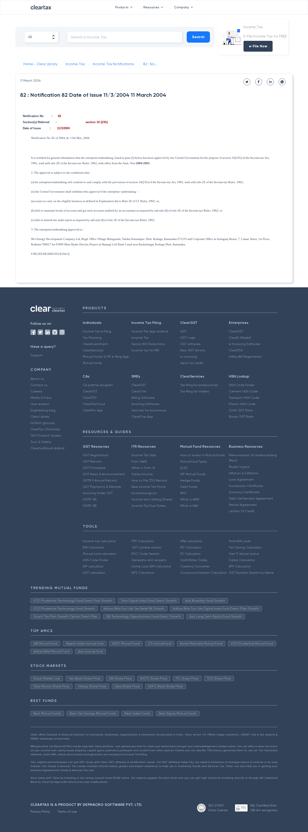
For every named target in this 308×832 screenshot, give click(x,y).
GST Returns (92, 461)
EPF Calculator (240, 566)
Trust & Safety (40, 442)
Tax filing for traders (194, 391)
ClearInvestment (95, 344)
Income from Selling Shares (151, 499)
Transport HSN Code (244, 397)
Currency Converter (194, 566)
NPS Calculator (142, 572)
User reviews (39, 404)
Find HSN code (240, 541)
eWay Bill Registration (245, 356)
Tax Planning (92, 337)
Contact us (39, 385)
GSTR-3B (90, 505)
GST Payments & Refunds (102, 487)
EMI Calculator (93, 547)
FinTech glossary (42, 423)
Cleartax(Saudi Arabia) (47, 448)
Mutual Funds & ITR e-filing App (106, 356)
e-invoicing (188, 356)
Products (122, 7)
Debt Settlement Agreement (251, 498)
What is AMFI (189, 499)
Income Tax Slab (143, 455)
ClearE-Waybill (240, 337)
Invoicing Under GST (98, 493)
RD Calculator (190, 547)
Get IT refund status (244, 553)
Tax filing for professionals (199, 385)
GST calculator (94, 572)
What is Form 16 (143, 468)
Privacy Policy (40, 811)
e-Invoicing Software (244, 344)
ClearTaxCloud (94, 404)
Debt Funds (189, 487)
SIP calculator (93, 566)
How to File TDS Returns (149, 480)
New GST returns (192, 350)
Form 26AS (139, 461)
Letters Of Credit (242, 511)
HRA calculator (191, 541)
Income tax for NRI (145, 350)
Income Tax (140, 337)
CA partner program (98, 385)
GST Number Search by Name (251, 572)
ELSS (183, 468)
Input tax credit (191, 363)
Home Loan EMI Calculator (151, 566)
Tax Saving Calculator (245, 547)
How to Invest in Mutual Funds (202, 455)
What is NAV (189, 505)
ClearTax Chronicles (45, 429)
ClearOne (138, 391)
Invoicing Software (145, 404)
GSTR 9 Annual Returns (100, 480)
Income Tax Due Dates (148, 505)
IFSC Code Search (145, 553)
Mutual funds (92, 363)
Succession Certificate (246, 486)
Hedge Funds (190, 480)
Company (181, 7)
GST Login (187, 337)
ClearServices (93, 350)
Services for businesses (148, 410)
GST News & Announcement (104, 474)
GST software (190, 344)
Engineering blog (42, 410)
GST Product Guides (45, 435)
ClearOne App (142, 416)
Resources (151, 7)
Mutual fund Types (193, 461)
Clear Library (39, 416)
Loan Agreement (241, 479)
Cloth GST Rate (241, 410)
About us (37, 378)
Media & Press (41, 397)
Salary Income (142, 474)
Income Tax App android (149, 331)
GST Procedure (94, 468)
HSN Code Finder (241, 385)
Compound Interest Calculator (203, 572)
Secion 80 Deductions (148, 344)
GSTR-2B (90, 499)
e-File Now (258, 46)
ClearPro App (93, 410)
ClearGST (236, 331)
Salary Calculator (242, 560)
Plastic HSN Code (242, 404)
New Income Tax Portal (148, 487)
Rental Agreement (243, 505)
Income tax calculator (99, 541)
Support (36, 355)
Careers (36, 391)
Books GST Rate (241, 416)
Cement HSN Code (243, 391)
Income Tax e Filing (97, 331)
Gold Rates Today (193, 560)
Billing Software (143, 397)
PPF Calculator (142, 541)
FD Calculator (190, 553)
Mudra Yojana (239, 467)
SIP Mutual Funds (193, 474)
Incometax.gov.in (144, 493)
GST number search (146, 547)
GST (183, 331)
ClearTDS (236, 350)
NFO (183, 493)
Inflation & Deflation (243, 473)
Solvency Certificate (244, 492)
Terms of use (67, 811)
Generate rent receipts (149, 560)
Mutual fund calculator (99, 553)
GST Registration (95, 455)
